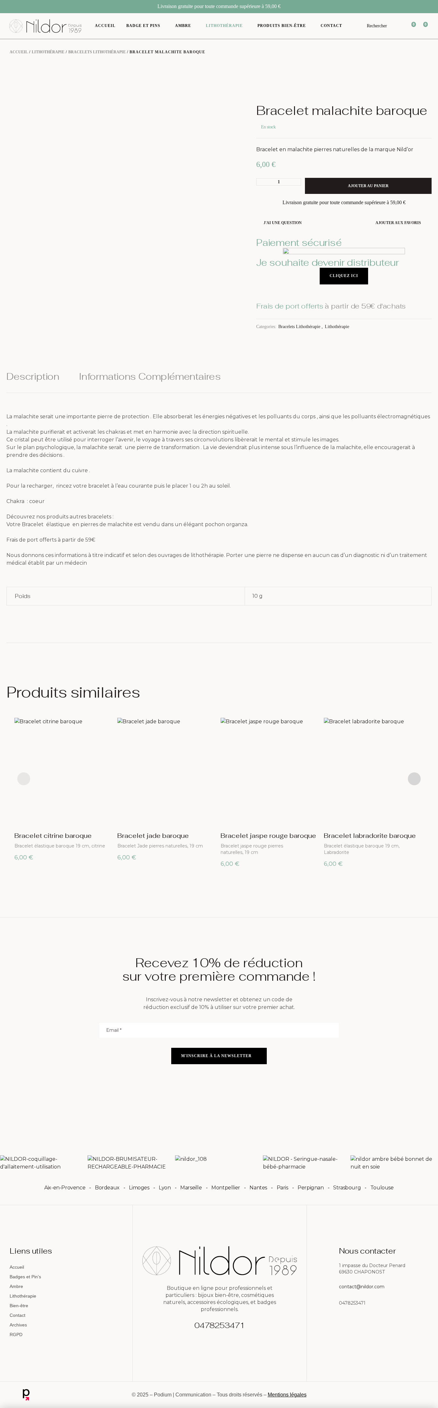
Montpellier (225, 1188)
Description (32, 377)
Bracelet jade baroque (153, 835)
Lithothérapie (48, 52)
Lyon (165, 1188)
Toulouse (382, 1188)
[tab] (37, 382)
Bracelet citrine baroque (53, 835)
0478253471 (219, 1325)
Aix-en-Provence (64, 1188)
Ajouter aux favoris (398, 223)
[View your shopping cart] (422, 26)
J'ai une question (282, 223)
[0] (410, 26)
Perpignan (311, 1188)
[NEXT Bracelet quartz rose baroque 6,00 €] (428, 91)
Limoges (139, 1188)
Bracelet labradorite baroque (370, 835)
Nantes (258, 1188)
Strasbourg (347, 1188)
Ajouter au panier (368, 186)
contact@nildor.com (361, 1287)
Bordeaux (107, 1188)
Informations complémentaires (150, 377)
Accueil (19, 52)
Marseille (191, 1188)
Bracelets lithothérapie (97, 52)
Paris (282, 1188)
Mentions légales (287, 1394)
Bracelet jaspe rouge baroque (268, 835)
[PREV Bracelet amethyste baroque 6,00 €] (409, 91)
